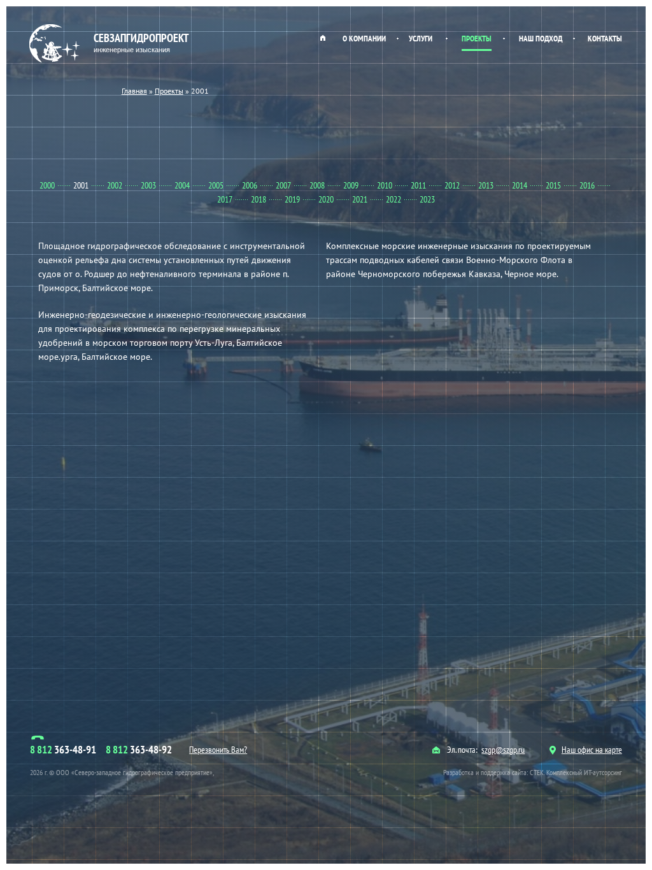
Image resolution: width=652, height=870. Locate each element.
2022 (393, 199)
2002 (114, 185)
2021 (359, 199)
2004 (182, 185)
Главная (322, 42)
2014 (519, 185)
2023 (427, 199)
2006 (249, 185)
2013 (485, 185)
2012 (452, 185)
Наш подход (540, 38)
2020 (326, 199)
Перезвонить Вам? (218, 749)
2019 (292, 199)
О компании (364, 38)
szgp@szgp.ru (503, 749)
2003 (148, 185)
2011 (418, 185)
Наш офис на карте (592, 749)
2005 (215, 185)
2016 (587, 185)
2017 (224, 199)
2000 (47, 185)
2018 (258, 199)
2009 (350, 185)
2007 (283, 185)
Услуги (420, 38)
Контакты (605, 38)
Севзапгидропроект (141, 42)
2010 (384, 185)
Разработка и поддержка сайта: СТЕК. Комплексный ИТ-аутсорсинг (532, 772)
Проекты (477, 38)
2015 (553, 185)
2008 (317, 185)
